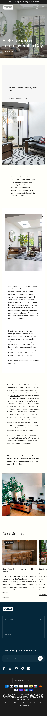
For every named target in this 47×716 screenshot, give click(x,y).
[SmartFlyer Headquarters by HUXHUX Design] (19, 552)
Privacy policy (18, 702)
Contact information (23, 705)
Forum (9, 393)
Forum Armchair (21, 289)
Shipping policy (38, 702)
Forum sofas (15, 396)
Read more (6, 597)
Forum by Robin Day (18, 185)
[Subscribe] (40, 658)
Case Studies (9, 542)
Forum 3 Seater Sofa (28, 286)
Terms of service (27, 702)
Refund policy (9, 702)
